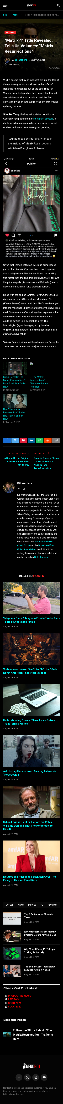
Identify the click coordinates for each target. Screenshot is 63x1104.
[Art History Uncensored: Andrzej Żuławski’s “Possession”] (31, 751)
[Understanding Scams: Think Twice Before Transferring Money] (31, 700)
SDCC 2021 (14, 1003)
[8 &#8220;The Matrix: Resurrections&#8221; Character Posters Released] (41, 369)
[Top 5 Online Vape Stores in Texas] (12, 918)
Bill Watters (21, 60)
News (21, 905)
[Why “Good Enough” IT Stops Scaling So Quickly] (12, 953)
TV (42, 905)
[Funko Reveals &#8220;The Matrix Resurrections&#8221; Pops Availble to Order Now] (15, 369)
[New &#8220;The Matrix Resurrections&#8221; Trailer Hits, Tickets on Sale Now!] (15, 401)
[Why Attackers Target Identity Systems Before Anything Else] (12, 936)
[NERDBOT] (31, 5)
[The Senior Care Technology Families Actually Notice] (12, 971)
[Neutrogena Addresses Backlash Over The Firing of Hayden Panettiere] (31, 856)
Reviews (52, 905)
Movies (10, 32)
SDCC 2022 (14, 1006)
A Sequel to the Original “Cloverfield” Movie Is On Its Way (16, 461)
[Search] (58, 5)
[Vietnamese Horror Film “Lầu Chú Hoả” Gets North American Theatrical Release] (31, 649)
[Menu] (5, 5)
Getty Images (41, 557)
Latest (9, 905)
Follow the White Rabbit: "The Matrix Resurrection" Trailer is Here (33, 1035)
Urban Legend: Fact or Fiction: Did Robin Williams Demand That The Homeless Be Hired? (28, 826)
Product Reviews (19, 995)
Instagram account (43, 118)
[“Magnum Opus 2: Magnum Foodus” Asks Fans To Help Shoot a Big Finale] (31, 598)
